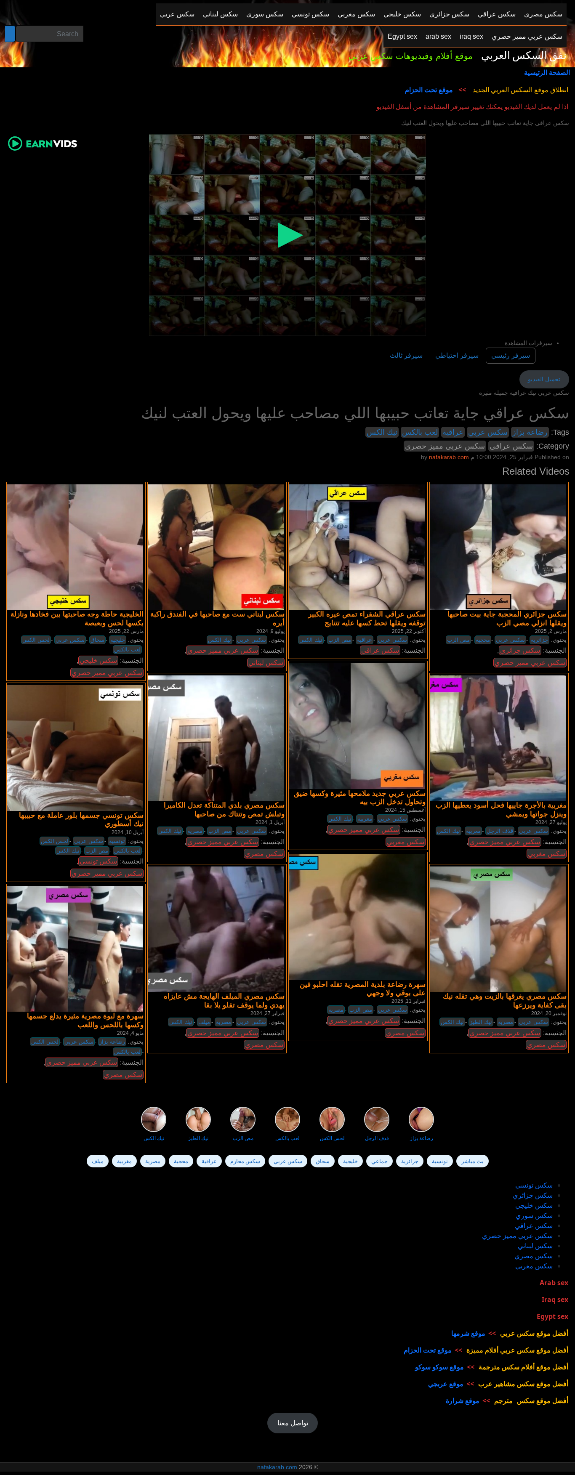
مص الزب (339, 640)
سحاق (97, 640)
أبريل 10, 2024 (128, 832)
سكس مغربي (405, 841)
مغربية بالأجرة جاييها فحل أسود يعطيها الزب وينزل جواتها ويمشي (501, 809)
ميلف (204, 1022)
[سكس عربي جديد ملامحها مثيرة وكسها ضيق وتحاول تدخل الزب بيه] (350, 726)
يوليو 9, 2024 (270, 631)
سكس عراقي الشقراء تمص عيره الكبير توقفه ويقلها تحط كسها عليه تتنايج (367, 618)
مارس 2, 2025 (551, 631)
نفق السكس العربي (524, 55)
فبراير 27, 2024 (267, 1013)
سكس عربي (488, 432)
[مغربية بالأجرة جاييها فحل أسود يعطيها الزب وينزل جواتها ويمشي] (491, 738)
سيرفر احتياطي (457, 355)
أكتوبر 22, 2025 (409, 631)
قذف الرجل (500, 831)
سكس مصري (264, 853)
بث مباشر (472, 1161)
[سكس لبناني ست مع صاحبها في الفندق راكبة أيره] (209, 547)
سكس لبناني (265, 662)
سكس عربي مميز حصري (445, 446)
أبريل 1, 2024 (270, 822)
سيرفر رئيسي (510, 355)
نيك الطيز (481, 1022)
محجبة (483, 640)
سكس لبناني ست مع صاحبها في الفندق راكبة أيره (217, 618)
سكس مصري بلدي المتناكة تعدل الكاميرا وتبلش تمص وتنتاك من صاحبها (224, 809)
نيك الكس (382, 432)
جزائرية (539, 640)
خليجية (117, 640)
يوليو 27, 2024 (551, 822)
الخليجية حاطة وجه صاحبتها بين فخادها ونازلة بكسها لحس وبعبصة (77, 618)
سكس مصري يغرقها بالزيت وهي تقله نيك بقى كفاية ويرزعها (505, 1000)
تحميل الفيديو (544, 379)
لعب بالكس (420, 432)
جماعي (379, 1161)
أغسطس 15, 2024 (405, 810)
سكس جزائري (520, 650)
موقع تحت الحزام (429, 89)
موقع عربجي (445, 1383)
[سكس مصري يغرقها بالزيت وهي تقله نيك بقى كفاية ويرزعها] (491, 929)
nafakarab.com (277, 1467)
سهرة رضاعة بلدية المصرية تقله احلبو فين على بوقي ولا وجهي (363, 989)
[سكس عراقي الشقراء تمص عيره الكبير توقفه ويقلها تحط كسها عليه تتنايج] (350, 547)
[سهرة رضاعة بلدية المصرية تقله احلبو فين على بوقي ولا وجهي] (350, 917)
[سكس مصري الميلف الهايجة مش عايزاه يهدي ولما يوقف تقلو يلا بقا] (209, 929)
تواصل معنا (292, 1422)
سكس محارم (245, 1161)
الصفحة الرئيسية (547, 72)
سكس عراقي (511, 446)
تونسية (117, 841)
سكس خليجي (98, 660)
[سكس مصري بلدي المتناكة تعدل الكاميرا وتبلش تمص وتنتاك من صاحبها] (209, 738)
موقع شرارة (462, 1400)
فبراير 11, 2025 (408, 1001)
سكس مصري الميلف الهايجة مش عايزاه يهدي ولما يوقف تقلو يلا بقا (224, 1000)
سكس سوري (534, 1215)
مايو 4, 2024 (130, 1033)
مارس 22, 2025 (126, 631)
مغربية (364, 819)
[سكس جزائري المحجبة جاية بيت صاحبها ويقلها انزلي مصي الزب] (491, 547)
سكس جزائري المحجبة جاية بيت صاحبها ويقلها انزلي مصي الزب (507, 618)
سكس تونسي (98, 861)
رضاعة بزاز (530, 432)
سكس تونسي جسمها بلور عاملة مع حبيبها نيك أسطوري (81, 819)
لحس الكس (36, 640)
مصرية (194, 831)
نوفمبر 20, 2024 (549, 1013)
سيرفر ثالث (406, 355)
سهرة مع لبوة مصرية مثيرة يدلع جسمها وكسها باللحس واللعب (85, 1020)
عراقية (452, 432)
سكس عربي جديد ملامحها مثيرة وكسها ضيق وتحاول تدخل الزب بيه (360, 797)
